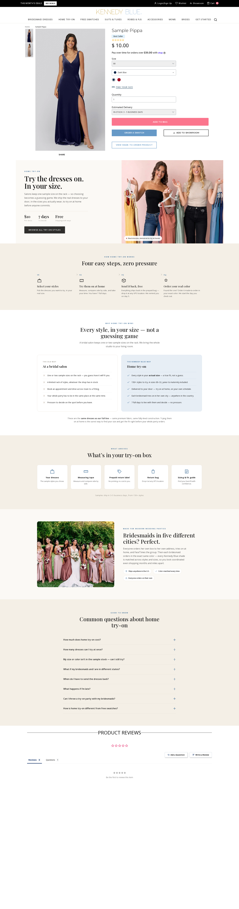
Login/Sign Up (165, 3)
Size (114, 58)
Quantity (116, 94)
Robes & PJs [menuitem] (135, 19)
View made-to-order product (134, 145)
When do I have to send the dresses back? (86, 679)
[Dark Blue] (113, 79)
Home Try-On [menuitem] (67, 19)
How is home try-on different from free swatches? (90, 708)
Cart (214, 3)
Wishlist (182, 3)
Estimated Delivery (122, 107)
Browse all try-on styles (45, 230)
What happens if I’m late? (76, 688)
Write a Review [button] (202, 755)
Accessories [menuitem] (155, 19)
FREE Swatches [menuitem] (89, 19)
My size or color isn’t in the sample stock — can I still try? (93, 659)
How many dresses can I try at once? (83, 649)
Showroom (198, 3)
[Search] (215, 20)
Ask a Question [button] (178, 755)
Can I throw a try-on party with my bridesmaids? (89, 698)
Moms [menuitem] (172, 19)
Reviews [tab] (32, 760)
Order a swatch (134, 132)
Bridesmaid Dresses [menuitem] (40, 19)
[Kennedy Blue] (119, 12)
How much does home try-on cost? (82, 639)
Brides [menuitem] (186, 19)
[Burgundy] (119, 79)
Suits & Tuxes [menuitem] (113, 19)
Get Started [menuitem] (203, 19)
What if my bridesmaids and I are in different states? (91, 669)
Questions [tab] (50, 760)
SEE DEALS (50, 3)
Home (27, 27)
